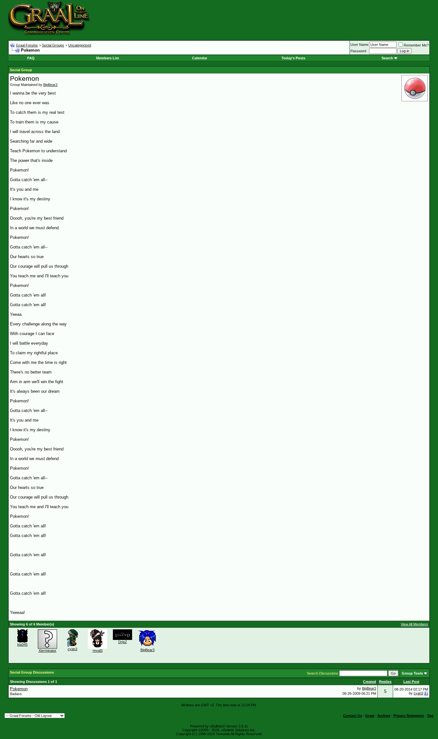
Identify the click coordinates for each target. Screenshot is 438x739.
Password (358, 51)
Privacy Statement (408, 716)
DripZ (122, 642)
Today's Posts (293, 58)
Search (387, 58)
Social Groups (53, 45)
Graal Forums (27, 45)
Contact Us (352, 716)
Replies (385, 682)
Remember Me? (416, 45)
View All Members (414, 624)
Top (430, 716)
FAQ (31, 58)
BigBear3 (50, 85)
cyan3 (72, 649)
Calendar (199, 58)
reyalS (98, 650)
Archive (383, 716)
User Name (359, 44)
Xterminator (47, 650)
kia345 (22, 644)
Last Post (411, 682)
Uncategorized (79, 45)
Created (369, 682)
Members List (107, 58)
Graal (369, 716)
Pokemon (19, 688)
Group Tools (412, 673)
